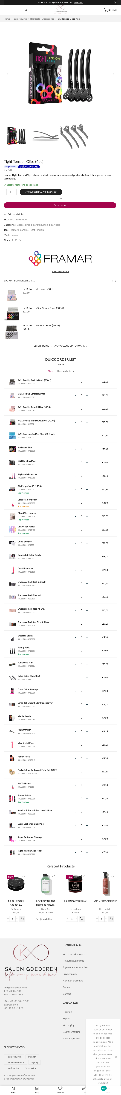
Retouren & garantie (73, 960)
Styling (66, 1018)
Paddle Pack (24, 756)
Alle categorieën (71, 1038)
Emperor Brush (25, 635)
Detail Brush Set (25, 568)
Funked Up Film (25, 662)
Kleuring (67, 1011)
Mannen (32, 1056)
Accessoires (48, 18)
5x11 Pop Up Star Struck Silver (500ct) (43, 307)
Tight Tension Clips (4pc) (30, 850)
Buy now (61, 205)
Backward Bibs (25, 447)
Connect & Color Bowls (29, 555)
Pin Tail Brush (24, 783)
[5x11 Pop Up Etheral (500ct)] (12, 295)
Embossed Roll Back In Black (31, 581)
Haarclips (23, 229)
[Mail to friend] (16, 240)
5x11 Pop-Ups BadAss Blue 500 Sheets (36, 434)
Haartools (35, 18)
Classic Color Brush (27, 499)
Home (7, 18)
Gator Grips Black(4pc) (29, 676)
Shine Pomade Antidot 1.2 (16, 902)
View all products (60, 271)
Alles (50, 371)
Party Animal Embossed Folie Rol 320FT (37, 770)
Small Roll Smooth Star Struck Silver (35, 810)
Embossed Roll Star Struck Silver (33, 622)
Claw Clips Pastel (26, 526)
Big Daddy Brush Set (27, 474)
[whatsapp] (19, 240)
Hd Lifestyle (105, 909)
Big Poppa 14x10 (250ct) (30, 486)
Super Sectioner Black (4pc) (31, 823)
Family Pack (23, 647)
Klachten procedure (73, 980)
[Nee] (115, 1057)
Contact (67, 993)
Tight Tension (36, 229)
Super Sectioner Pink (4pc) (30, 837)
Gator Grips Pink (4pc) (28, 689)
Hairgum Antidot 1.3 (75, 900)
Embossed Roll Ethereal (29, 595)
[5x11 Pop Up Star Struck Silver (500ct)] (12, 314)
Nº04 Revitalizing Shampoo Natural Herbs (45, 904)
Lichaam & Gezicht (15, 1062)
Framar (13, 229)
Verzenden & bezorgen (74, 954)
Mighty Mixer (24, 729)
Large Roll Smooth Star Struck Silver (35, 702)
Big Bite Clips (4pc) (27, 461)
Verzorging (68, 1025)
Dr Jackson (16, 909)
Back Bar (45, 909)
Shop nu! (78, 2)
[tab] (43, 346)
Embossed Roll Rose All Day (31, 608)
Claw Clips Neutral (27, 513)
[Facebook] (12, 240)
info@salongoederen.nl (15, 987)
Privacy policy (70, 973)
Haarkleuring (12, 1068)
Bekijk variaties (44, 919)
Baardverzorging (71, 1031)
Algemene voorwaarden (75, 967)
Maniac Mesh (24, 716)
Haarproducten (20, 18)
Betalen (67, 987)
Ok (103, 1088)
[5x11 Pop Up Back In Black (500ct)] (12, 331)
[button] (8, 74)
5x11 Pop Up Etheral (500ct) (38, 288)
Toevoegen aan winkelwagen (42, 192)
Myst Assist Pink (26, 743)
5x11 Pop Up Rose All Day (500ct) (34, 407)
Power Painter (25, 795)
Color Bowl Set (25, 541)
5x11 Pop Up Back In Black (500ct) (41, 325)
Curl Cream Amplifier (105, 900)
